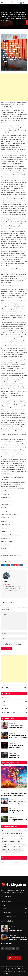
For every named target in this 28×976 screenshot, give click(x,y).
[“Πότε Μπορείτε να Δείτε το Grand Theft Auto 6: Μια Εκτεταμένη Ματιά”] (4, 725)
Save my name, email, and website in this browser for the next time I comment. (13, 643)
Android (13, 846)
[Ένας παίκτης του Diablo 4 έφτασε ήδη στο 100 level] (4, 810)
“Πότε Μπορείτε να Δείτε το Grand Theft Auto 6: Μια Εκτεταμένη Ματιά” (16, 727)
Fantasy (4, 844)
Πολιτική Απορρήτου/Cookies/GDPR (11, 969)
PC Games (4, 836)
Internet (10, 844)
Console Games (13, 836)
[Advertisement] (14, 87)
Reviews (4, 830)
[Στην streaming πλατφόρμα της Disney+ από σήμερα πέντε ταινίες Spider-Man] (4, 801)
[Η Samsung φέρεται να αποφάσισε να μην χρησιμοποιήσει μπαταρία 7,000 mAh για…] (4, 755)
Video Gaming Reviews (16, 833)
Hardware (19, 846)
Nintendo (17, 844)
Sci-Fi (15, 849)
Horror (21, 849)
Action (9, 849)
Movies (24, 830)
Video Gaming (11, 830)
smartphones (5, 846)
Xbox (10, 838)
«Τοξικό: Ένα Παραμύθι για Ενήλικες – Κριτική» (16, 746)
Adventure (16, 838)
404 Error (17, 866)
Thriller (3, 852)
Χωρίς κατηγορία (17, 852)
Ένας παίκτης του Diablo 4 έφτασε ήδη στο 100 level (16, 811)
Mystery (4, 849)
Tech (19, 830)
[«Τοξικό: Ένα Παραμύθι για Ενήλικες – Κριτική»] (4, 745)
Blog (3, 862)
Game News (4, 841)
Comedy (18, 841)
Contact (4, 866)
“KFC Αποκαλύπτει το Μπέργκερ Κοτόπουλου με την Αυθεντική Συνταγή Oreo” (17, 737)
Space (22, 838)
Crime (9, 852)
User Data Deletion (10, 971)
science (12, 841)
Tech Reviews (5, 833)
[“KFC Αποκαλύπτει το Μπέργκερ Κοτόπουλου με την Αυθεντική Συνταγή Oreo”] (4, 735)
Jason (15, 63)
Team (3, 870)
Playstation (22, 836)
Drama (23, 844)
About (16, 862)
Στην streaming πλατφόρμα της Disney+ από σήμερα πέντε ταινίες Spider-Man (17, 803)
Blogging (4, 838)
